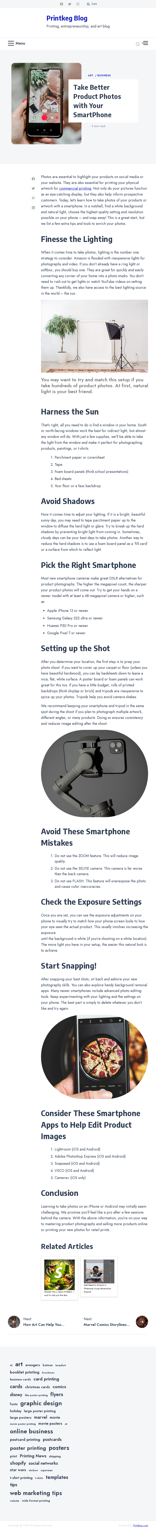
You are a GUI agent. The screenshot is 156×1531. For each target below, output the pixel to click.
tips (13, 1484)
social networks (43, 1463)
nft (66, 1424)
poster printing (28, 1448)
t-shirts (39, 1478)
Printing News (33, 1456)
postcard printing (25, 1439)
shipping (55, 1456)
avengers (32, 1365)
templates (57, 1477)
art (19, 1364)
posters (59, 1448)
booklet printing (24, 1372)
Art (91, 75)
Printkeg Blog (67, 18)
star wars (18, 1470)
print (13, 1456)
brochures (48, 1373)
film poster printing (36, 1395)
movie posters (50, 1423)
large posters (20, 1417)
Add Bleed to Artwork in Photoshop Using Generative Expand (97, 1288)
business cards (20, 1379)
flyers (56, 1394)
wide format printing (36, 1501)
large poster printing (40, 1411)
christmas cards (37, 1386)
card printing (46, 1379)
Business (104, 75)
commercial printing (75, 188)
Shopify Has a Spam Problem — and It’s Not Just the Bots (59, 1293)
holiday (15, 1411)
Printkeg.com (140, 1525)
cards (16, 1386)
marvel (40, 1417)
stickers (33, 1470)
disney (16, 1394)
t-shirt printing (21, 1477)
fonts (14, 1404)
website (14, 1501)
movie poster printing (23, 1424)
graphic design (41, 1403)
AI (11, 1365)
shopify (18, 1462)
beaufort (60, 1365)
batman (48, 1365)
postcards (52, 1439)
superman (46, 1470)
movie (55, 1417)
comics (59, 1386)
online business (31, 1431)
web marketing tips (36, 1493)
